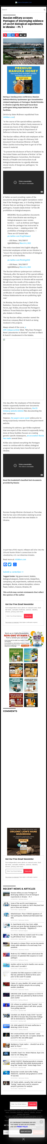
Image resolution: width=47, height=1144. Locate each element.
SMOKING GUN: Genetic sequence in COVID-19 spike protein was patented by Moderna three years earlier (27, 996)
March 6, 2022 (25, 243)
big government (22, 576)
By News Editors (23, 899)
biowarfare (34, 579)
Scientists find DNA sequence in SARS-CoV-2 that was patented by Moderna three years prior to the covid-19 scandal (26, 975)
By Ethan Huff (22, 909)
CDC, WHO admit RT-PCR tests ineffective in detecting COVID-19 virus (26, 1026)
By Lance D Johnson (24, 979)
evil (14, 582)
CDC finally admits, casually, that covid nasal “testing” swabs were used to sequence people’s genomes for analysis (26, 1084)
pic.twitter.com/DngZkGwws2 (19, 236)
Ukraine (25, 587)
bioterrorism (24, 579)
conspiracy (7, 582)
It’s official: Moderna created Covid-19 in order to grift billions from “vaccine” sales (27, 936)
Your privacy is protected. (12, 622)
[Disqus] (23, 742)
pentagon (7, 584)
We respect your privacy (30, 1116)
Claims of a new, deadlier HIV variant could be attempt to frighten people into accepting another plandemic (27, 985)
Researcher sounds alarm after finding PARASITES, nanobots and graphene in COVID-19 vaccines (27, 1074)
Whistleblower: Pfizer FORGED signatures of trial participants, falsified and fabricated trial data (26, 916)
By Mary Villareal (23, 1000)
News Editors (18, 31)
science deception (25, 584)
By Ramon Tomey (23, 960)
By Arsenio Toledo (24, 920)
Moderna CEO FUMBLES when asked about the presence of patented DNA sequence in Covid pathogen (27, 956)
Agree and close (26, 1131)
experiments (21, 582)
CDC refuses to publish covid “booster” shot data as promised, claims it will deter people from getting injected (26, 1006)
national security (34, 582)
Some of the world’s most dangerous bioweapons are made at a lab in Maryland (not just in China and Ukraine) (27, 905)
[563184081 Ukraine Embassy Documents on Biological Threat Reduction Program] (23, 497)
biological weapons (10, 579)
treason (18, 587)
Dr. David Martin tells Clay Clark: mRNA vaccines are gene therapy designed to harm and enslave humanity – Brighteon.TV (26, 926)
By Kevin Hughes (23, 930)
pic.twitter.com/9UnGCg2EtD (18, 260)
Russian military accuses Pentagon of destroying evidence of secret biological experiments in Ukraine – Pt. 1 (25, 895)
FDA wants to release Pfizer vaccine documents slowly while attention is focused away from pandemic (27, 945)
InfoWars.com (8, 117)
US (31, 587)
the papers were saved (20, 418)
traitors (11, 587)
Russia (14, 584)
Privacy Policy (22, 1127)
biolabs (33, 576)
